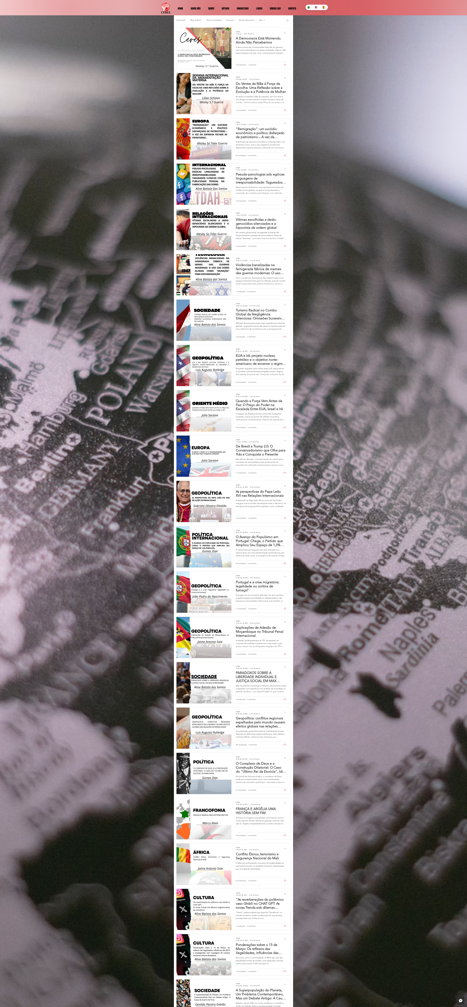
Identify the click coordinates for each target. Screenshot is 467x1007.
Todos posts (180, 20)
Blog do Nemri (196, 20)
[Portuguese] (309, 7)
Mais (261, 20)
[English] (316, 7)
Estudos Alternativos (246, 20)
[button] (287, 20)
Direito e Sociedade (214, 20)
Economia (230, 20)
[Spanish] (324, 7)
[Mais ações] (285, 32)
